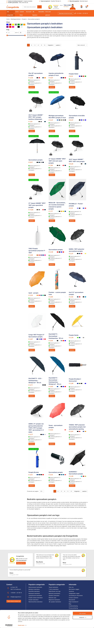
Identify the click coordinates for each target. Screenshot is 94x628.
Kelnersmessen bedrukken (35, 587)
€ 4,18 (51, 475)
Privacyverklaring (73, 608)
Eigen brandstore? (73, 601)
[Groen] (18, 24)
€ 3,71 (30, 385)
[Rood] (10, 27)
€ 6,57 (30, 162)
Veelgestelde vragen (74, 593)
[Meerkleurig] (21, 24)
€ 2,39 (51, 252)
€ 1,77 (51, 211)
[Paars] (7, 27)
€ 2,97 (30, 339)
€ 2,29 (30, 255)
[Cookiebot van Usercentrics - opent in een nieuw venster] (9, 625)
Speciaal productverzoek (65, 13)
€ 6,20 (71, 164)
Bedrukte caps (52, 597)
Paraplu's (24, 19)
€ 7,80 (51, 165)
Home (7, 19)
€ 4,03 (51, 430)
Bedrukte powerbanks (54, 593)
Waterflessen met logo (54, 591)
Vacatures (71, 591)
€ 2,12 (71, 208)
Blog (70, 604)
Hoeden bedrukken (33, 599)
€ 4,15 (30, 475)
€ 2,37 (71, 253)
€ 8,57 (71, 120)
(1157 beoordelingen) (21, 560)
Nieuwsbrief (72, 599)
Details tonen (21, 625)
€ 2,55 (30, 295)
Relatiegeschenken (16, 19)
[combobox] (29, 6)
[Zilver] (21, 27)
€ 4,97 (51, 78)
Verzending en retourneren (76, 595)
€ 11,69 (30, 210)
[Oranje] (24, 24)
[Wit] (15, 27)
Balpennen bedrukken (54, 599)
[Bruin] (10, 24)
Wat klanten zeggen (74, 589)
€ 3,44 (71, 337)
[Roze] (13, 27)
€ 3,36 (30, 78)
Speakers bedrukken (54, 595)
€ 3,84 (71, 431)
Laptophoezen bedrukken (35, 595)
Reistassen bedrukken (34, 593)
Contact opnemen (73, 597)
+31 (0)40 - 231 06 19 (82, 13)
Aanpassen (81, 617)
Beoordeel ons (21, 563)
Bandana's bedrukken (34, 589)
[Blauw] (7, 24)
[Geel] (13, 24)
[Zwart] (18, 27)
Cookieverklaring (73, 606)
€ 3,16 (51, 340)
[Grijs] (15, 24)
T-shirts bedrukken (54, 589)
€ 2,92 (71, 297)
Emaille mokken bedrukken (36, 597)
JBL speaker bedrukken (55, 601)
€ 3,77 (30, 434)
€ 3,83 (51, 386)
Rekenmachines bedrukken (35, 601)
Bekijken (32, 87)
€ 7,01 (30, 121)
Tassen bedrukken (53, 587)
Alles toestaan (82, 613)
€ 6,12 (71, 76)
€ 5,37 (51, 120)
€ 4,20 (71, 476)
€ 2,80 (51, 297)
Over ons (71, 587)
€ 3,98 (71, 383)
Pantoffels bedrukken (34, 591)
